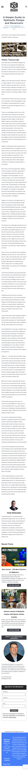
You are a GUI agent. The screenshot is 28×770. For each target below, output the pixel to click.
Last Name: (5, 697)
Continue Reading (14, 585)
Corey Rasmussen (15, 26)
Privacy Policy (12, 717)
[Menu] (2, 7)
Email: (4, 703)
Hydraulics (6, 27)
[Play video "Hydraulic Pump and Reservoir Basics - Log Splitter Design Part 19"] (14, 50)
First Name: (5, 691)
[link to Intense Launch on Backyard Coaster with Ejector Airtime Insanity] (14, 599)
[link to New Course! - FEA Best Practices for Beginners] (14, 557)
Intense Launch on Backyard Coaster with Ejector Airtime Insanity (14, 614)
